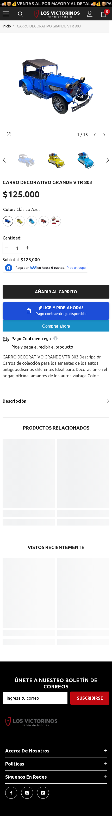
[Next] (104, 134)
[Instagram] (27, 793)
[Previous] (94, 134)
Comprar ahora (56, 326)
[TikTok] (43, 793)
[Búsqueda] (20, 14)
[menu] (6, 14)
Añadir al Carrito (56, 291)
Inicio (7, 26)
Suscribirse (90, 698)
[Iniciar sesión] (90, 14)
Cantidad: (12, 238)
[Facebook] (11, 793)
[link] (29, 513)
